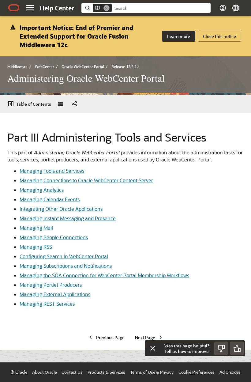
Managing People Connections (54, 237)
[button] (30, 7)
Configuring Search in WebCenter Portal (64, 256)
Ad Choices (230, 372)
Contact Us (72, 372)
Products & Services (106, 372)
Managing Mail (36, 228)
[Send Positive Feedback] (237, 348)
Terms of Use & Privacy (152, 372)
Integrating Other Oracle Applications (61, 209)
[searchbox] (161, 8)
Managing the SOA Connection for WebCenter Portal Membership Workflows (104, 275)
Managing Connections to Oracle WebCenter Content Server (86, 180)
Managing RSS (36, 247)
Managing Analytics (42, 190)
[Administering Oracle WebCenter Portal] (60, 103)
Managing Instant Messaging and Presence (68, 218)
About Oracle (44, 372)
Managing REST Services (47, 304)
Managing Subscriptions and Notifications (66, 266)
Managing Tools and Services (52, 171)
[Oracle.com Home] (13, 7)
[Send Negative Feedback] (221, 348)
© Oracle (18, 372)
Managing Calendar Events (50, 199)
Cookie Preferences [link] (196, 372)
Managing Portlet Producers (51, 285)
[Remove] (106, 8)
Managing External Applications (55, 294)
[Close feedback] (152, 348)
